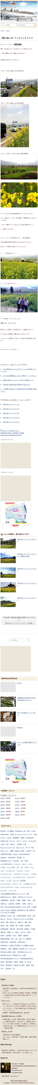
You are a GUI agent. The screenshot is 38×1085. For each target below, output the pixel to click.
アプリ (2, 871)
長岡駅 (12, 851)
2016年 (3, 801)
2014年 (3, 805)
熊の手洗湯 (20, 929)
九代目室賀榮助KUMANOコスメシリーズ (13, 894)
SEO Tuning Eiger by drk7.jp (19, 1081)
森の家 (2, 925)
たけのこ (3, 838)
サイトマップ (15, 1076)
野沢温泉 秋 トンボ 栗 (27, 949)
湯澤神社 (27, 925)
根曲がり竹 (13, 922)
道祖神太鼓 (13, 942)
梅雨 (26, 922)
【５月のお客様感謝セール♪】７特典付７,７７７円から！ (20, 376)
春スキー (3, 919)
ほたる (19, 841)
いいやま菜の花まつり (7, 864)
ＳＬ (14, 968)
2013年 (17, 805)
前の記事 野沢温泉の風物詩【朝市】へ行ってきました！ (19, 619)
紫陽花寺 (26, 935)
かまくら (24, 864)
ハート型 (8, 880)
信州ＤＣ (12, 844)
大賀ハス (30, 904)
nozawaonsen (5, 834)
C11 (34, 851)
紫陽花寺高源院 (5, 939)
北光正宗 (12, 900)
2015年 (17, 801)
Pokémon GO (5, 841)
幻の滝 (9, 916)
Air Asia (19, 683)
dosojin (15, 854)
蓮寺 (20, 939)
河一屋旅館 (10, 831)
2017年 (17, 798)
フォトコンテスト (6, 884)
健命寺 (14, 897)
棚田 (30, 922)
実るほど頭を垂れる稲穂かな (13, 907)
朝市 (28, 831)
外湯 (24, 844)
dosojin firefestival (24, 854)
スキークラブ (31, 877)
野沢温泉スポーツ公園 (19, 955)
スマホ (2, 880)
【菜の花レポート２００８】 (11, 418)
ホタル (17, 887)
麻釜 (32, 965)
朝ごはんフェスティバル (8, 847)
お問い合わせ (6, 1076)
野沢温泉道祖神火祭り (27, 958)
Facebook (20, 727)
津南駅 (12, 925)
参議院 (24, 900)
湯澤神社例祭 (4, 929)
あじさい (12, 841)
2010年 (3, 811)
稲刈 (32, 847)
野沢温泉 (3, 831)
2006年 (3, 818)
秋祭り (29, 932)
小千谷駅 (33, 907)
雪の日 (29, 962)
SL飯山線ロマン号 (6, 861)
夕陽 (34, 900)
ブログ (2, 31)
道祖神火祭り (22, 942)
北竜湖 (18, 900)
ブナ (20, 884)
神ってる (23, 932)
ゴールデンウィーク (6, 874)
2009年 (17, 811)
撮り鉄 (29, 916)
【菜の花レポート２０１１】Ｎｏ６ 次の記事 (18, 623)
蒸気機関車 (16, 838)
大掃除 (24, 904)
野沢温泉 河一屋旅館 (8, 985)
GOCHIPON (11, 857)
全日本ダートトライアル (25, 897)
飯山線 (17, 851)
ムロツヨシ (4, 890)
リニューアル (12, 890)
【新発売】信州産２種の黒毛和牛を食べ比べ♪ (16, 384)
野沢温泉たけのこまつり (25, 952)
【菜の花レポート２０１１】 (11, 404)
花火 (16, 939)
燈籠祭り (27, 929)
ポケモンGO (32, 841)
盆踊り (17, 932)
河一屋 (33, 831)
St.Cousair (16, 861)
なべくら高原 (11, 867)
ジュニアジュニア (6, 877)
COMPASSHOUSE (6, 854)
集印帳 (21, 962)
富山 (24, 907)
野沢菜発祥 (9, 962)
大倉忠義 (11, 904)
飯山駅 (23, 851)
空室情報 (8, 935)
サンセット (26, 874)
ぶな (22, 867)
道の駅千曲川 (4, 942)
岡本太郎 (3, 916)
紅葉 (35, 834)
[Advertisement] (16, 455)
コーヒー (27, 871)
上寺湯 (2, 844)
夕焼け (29, 900)
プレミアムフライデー (7, 887)
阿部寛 (16, 962)
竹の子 (15, 935)
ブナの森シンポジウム (29, 884)
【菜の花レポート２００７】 (11, 422)
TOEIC (26, 861)
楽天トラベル (20, 847)
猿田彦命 (3, 932)
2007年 (17, 815)
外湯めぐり (4, 904)
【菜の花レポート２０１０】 (11, 409)
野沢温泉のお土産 (6, 955)
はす (18, 867)
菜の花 (9, 838)
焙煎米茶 (12, 929)
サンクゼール (18, 874)
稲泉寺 (2, 935)
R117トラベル (6, 1001)
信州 (7, 844)
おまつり (17, 864)
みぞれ (27, 867)
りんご (32, 867)
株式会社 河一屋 (7, 1031)
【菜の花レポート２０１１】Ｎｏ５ (17, 37)
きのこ (30, 864)
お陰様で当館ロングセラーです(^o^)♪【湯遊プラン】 (18, 380)
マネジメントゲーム (26, 887)
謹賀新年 (28, 939)
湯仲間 (21, 925)
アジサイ (24, 841)
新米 (34, 916)
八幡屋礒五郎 (4, 900)
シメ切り (33, 874)
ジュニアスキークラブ (19, 877)
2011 (8, 31)
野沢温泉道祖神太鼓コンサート (10, 958)
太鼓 (2, 907)
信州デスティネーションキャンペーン (21, 834)
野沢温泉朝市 (30, 838)
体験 (27, 894)
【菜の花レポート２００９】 (11, 413)
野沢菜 (2, 962)
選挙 (10, 949)
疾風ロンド (10, 932)
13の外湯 (28, 851)
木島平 (2, 922)
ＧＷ (2, 968)
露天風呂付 (9, 965)
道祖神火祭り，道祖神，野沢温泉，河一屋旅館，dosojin (17, 945)
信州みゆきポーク (6, 897)
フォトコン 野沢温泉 (19, 880)
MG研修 (19, 857)
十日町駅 (19, 844)
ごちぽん (3, 867)
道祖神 (23, 838)
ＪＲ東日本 (8, 968)
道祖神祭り (4, 949)
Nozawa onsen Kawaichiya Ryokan (11, 435)
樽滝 (7, 925)
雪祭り (2, 965)
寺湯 (28, 907)
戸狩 (14, 916)
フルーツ (15, 884)
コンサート (20, 871)
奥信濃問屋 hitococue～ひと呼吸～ (12, 1016)
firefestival (4, 857)
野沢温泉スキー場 (20, 831)
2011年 (17, 808)
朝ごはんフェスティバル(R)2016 (23, 919)
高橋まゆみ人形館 (19, 965)
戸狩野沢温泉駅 (21, 916)
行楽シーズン (4, 851)
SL (24, 857)
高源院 (28, 965)
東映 (7, 922)
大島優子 (17, 904)
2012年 (3, 808)
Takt (21, 861)
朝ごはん (9, 919)
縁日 (12, 939)
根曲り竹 (20, 922)
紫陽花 (20, 935)
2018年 (3, 798)
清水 (16, 925)
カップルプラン (10, 871)
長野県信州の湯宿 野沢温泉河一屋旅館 (12, 433)
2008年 (3, 815)
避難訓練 (15, 949)
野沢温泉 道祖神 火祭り (8, 952)
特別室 (33, 929)
